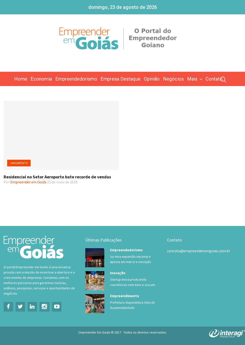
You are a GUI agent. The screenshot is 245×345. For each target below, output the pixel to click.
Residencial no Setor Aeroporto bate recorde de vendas (57, 177)
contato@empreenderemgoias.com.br (198, 250)
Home (20, 79)
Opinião (152, 79)
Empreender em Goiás (28, 182)
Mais (192, 79)
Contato (214, 79)
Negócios (173, 79)
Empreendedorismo (76, 79)
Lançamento (19, 163)
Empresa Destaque (120, 79)
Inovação (117, 273)
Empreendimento (124, 296)
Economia (41, 79)
